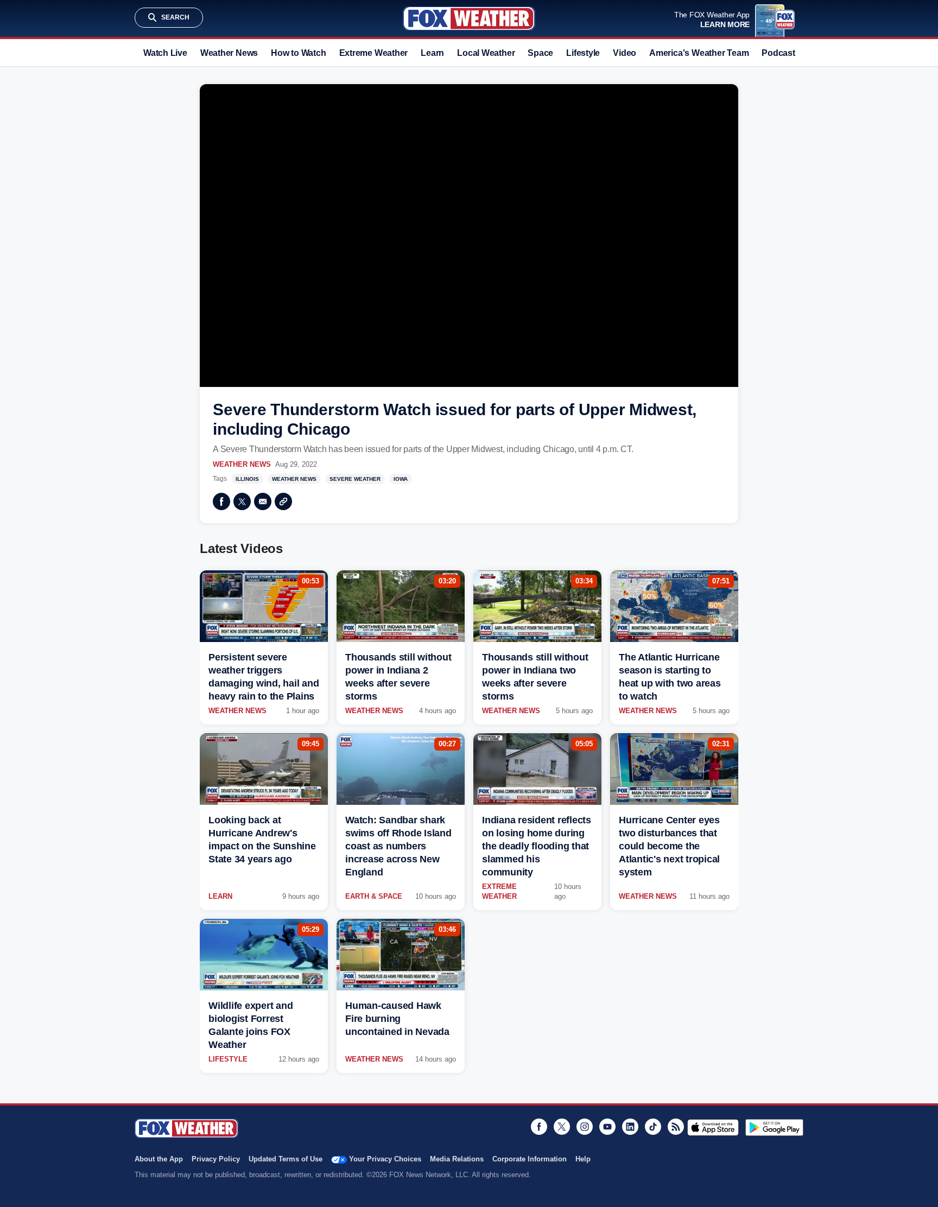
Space (540, 53)
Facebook (221, 501)
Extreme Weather (373, 53)
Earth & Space (373, 896)
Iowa (401, 479)
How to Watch (298, 53)
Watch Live (165, 53)
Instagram (584, 1127)
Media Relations (457, 1159)
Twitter (242, 501)
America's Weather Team (699, 53)
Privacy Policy (216, 1159)
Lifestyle (583, 53)
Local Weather (486, 53)
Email (262, 501)
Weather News (229, 53)
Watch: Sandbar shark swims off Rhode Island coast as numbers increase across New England (398, 846)
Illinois (247, 479)
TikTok (653, 1127)
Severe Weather (355, 479)
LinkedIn (630, 1127)
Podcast (778, 53)
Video (624, 53)
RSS (676, 1127)
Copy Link (283, 501)
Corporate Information (529, 1159)
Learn (432, 53)
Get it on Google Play (774, 1127)
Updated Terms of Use (285, 1159)
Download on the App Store (713, 1127)
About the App (159, 1159)
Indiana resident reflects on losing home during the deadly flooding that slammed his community (536, 846)
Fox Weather (469, 18)
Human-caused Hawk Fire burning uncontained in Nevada (397, 1018)
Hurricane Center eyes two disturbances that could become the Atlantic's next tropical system (669, 846)
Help (583, 1159)
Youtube (607, 1127)
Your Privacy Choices (385, 1159)
